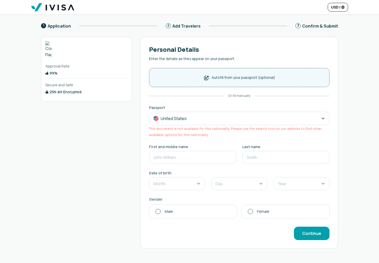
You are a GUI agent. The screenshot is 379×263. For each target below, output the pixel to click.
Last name (251, 146)
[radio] (193, 211)
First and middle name (168, 146)
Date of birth (160, 173)
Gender (156, 199)
